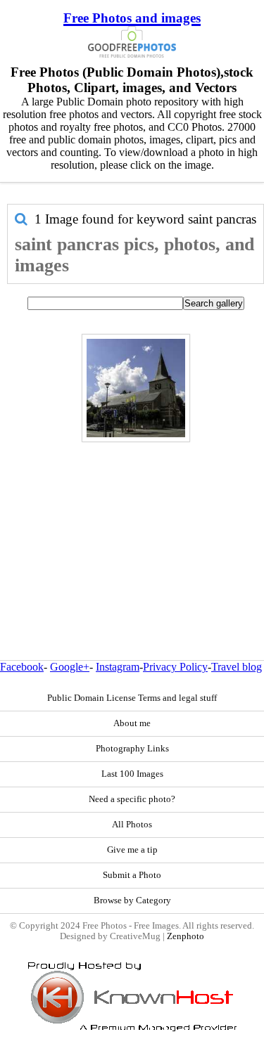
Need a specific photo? (132, 799)
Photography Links (132, 749)
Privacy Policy (175, 667)
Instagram (117, 667)
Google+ (69, 667)
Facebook (22, 667)
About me (132, 723)
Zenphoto (185, 936)
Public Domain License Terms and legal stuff (132, 698)
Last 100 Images (132, 774)
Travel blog (236, 667)
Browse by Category (132, 900)
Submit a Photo (132, 875)
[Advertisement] (132, 520)
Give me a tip (132, 850)
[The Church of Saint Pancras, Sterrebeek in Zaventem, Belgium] (136, 388)
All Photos (132, 824)
